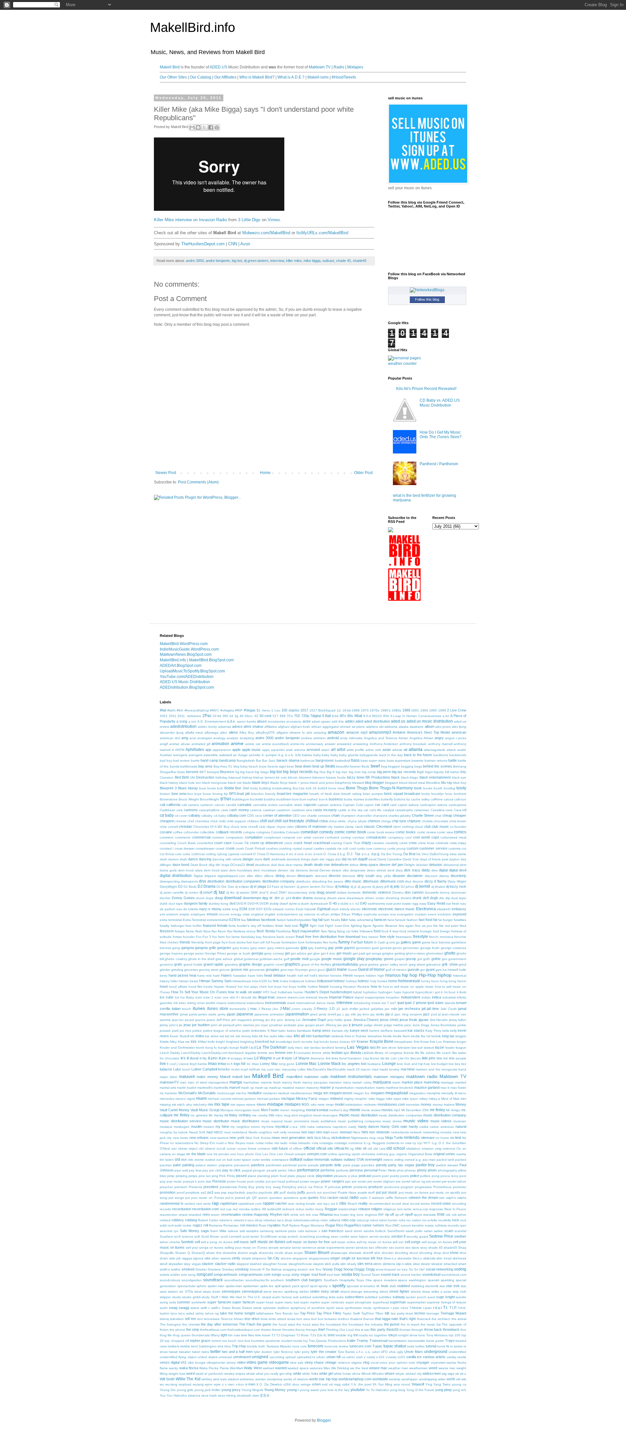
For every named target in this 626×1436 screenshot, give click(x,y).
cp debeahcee (271, 843)
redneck (288, 1209)
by (408, 799)
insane (221, 1003)
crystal (297, 848)
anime (237, 743)
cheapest (167, 821)
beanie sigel (277, 766)
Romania (215, 1225)
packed (460, 1159)
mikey (423, 1098)
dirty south (365, 876)
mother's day (339, 1110)
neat (227, 1132)
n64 (303, 1126)
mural (317, 1115)
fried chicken (169, 942)
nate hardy (409, 1126)
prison (347, 1187)
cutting (211, 854)
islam (439, 1003)
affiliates (270, 726)
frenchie (460, 937)
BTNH (225, 799)
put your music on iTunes (204, 1197)
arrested (313, 750)
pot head (278, 1181)
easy (422, 903)
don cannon (414, 892)
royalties (274, 1225)
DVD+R (253, 903)
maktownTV (169, 1082)
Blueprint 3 (168, 788)
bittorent (318, 777)
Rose (262, 1225)
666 (283, 716)
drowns (406, 898)
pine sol (204, 1176)
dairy (453, 854)
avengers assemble (203, 755)
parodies (367, 1165)
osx (184, 1159)
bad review (181, 760)
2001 (164, 716)
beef (375, 765)
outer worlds (261, 1159)
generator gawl (367, 948)
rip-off (399, 1214)
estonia (309, 914)
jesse (348, 1020)
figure (367, 925)
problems (360, 1187)
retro (206, 1214)
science (187, 1236)
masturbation (365, 1087)
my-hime (267, 1126)
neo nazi (308, 1132)
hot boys (274, 986)
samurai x (312, 1231)
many (347, 1082)
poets (404, 1176)
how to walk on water (245, 992)
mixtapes (293, 1104)
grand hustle (193, 964)
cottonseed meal (453, 837)
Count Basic (186, 843)
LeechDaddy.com (214, 1053)
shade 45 (343, 261)
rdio (342, 1203)
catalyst (388, 810)
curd (352, 848)
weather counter (402, 363)
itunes (199, 1008)
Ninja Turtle (394, 1138)
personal (371, 1170)
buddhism (283, 799)
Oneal (288, 1154)
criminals (442, 843)
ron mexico (249, 1225)
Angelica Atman (421, 738)
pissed (241, 1176)
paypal (247, 1170)
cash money (239, 810)
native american (442, 1126)
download (233, 898)
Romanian (231, 1225)
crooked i (166, 848)
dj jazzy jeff (380, 886)
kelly (453, 1030)
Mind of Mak (450, 1098)
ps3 (210, 1192)
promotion (167, 1192)
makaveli (187, 1076)
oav (174, 1148)
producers (391, 1187)
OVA (360, 1159)
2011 (172, 716)
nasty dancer (368, 1126)
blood (403, 782)
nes (365, 1132)
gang (176, 948)
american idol (170, 738)
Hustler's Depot (317, 992)
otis (190, 1159)
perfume (342, 1170)
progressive (423, 1187)
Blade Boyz (279, 782)
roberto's (225, 1220)
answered (344, 744)
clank (359, 826)
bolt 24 (311, 788)
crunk (230, 848)
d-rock (317, 854)
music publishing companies (359, 1121)
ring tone (357, 1214)
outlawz (350, 1159)
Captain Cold (353, 805)
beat (290, 766)
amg (184, 738)
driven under (374, 898)
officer (297, 1148)
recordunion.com (205, 1209)
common (218, 837)
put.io (229, 1197)
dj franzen (287, 886)
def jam (397, 865)
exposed (459, 914)
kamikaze (304, 1030)
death (308, 865)
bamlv (195, 760)
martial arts (168, 1087)
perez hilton (287, 1170)
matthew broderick (399, 1087)
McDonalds (207, 1093)
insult (291, 1003)
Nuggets (378, 1143)
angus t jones (455, 738)
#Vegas (250, 710)
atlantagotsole (434, 750)
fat (435, 920)
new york (237, 1138)
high (381, 975)
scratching (307, 1236)
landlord (328, 1047)
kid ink (229, 1036)
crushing (285, 848)
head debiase (275, 975)
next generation (293, 1138)
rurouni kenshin (412, 1225)
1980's (385, 710)
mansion (335, 1082)
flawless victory (244, 931)
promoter (459, 1187)
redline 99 (258, 1209)
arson (325, 750)
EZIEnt (234, 920)
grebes (373, 964)
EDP (251, 909)
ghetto (449, 953)
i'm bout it (451, 992)
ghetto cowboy (176, 959)
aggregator (330, 726)
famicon (380, 920)
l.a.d (252, 1047)
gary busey (240, 948)
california (173, 805)
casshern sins (301, 810)
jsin (345, 1025)
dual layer (458, 898)
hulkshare (285, 992)
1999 (442, 710)
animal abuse (179, 744)
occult (220, 1148)
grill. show (449, 964)
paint (177, 1165)
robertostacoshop (306, 1220)
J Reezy (264, 1009)
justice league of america (222, 1030)
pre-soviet (433, 1181)
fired (463, 925)
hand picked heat (182, 975)
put (378, 1192)
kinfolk (436, 1036)
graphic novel (273, 964)
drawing (320, 898)
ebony (216, 909)
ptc (276, 1192)
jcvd (434, 1014)
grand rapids (213, 964)
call (184, 805)
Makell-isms (318, 77)
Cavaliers (437, 810)
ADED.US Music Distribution (185, 682)
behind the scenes (437, 766)
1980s (396, 710)
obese (182, 1148)
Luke (177, 1069)
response (436, 1209)
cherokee (202, 821)
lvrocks (224, 1069)
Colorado (293, 832)
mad (375, 1069)
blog (368, 782)
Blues (182, 788)
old (369, 1148)
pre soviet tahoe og (410, 1181)
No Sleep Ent (204, 1143)
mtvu (279, 1115)
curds (361, 848)
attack (451, 750)
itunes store (217, 1008)
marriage (447, 1082)
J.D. (332, 1009)
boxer (207, 794)
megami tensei (340, 1093)
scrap (282, 1236)
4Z (256, 716)
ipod (430, 1003)
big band (247, 772)
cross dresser (185, 848)
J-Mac (285, 1008)
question (275, 1197)
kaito (282, 1030)
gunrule (413, 969)
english (270, 914)
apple (236, 750)
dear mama (294, 865)
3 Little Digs (249, 219)
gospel (400, 959)
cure (369, 848)
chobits (427, 821)
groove (224, 969)
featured (209, 925)
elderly (345, 909)
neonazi (346, 1132)
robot (374, 1220)
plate (291, 1176)
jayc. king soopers (408, 1014)
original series (444, 1154)
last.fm (375, 1047)
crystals (330, 848)
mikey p (434, 1098)
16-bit (346, 710)
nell (275, 1132)
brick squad (393, 794)
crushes (272, 848)
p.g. (419, 1159)
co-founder (458, 826)
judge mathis (393, 1025)
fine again (406, 925)
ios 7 (385, 1003)
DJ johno (407, 886)
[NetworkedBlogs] (427, 290)
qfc (248, 1197)
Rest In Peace (455, 1209)
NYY (427, 1143)
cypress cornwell (240, 854)
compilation (253, 837)
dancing (205, 859)
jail (423, 1009)
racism (332, 1197)
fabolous (253, 920)
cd (464, 810)
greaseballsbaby (345, 964)
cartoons (191, 810)
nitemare (428, 1138)
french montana (441, 937)
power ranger (310, 1181)
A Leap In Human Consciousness (415, 716)
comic (340, 832)
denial (313, 870)
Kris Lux (436, 1041)
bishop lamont (264, 777)
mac (278, 1069)
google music (331, 959)
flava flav (210, 931)
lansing (340, 1047)
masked (288, 1087)
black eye (459, 777)
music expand (272, 1121)
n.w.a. (294, 1126)
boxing (218, 794)
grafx (178, 964)
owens (388, 1159)
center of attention (277, 815)
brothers (460, 794)
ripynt (418, 1214)
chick (214, 821)
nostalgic (341, 1143)
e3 (357, 903)
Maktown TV (320, 67)
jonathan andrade (283, 1025)
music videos (441, 1121)
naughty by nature (174, 1132)
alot (309, 732)
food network (409, 931)
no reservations (181, 1143)
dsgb (434, 898)
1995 (433, 710)
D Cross (259, 854)
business (336, 799)
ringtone (371, 1214)
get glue (313, 953)
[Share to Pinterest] (217, 127)
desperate (357, 870)
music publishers (323, 1121)
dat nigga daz (330, 859)
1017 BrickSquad (322, 710)
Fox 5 (206, 937)
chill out (267, 821)
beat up (318, 766)
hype (397, 992)
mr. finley (181, 1115)
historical (459, 975)
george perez (194, 953)
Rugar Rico (334, 1225)
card (385, 805)
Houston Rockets (356, 986)
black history (169, 782)
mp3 (397, 1110)
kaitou (291, 1030)
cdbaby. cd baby (213, 815)
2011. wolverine (189, 716)
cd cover (181, 815)
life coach (444, 1053)
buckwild (256, 799)
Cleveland (384, 826)
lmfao (222, 1064)
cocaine (166, 832)
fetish (279, 925)
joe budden (201, 1025)
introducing (362, 1003)
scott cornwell (231, 1236)
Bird (178, 777)
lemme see (266, 1053)
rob (448, 1214)
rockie (187, 1225)
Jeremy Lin (292, 1020)
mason (300, 1087)
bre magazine (297, 794)
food (377, 931)
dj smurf (206, 892)
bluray (193, 788)
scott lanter (250, 1236)
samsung (267, 1231)
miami (201, 1098)
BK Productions (377, 777)
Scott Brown (210, 1236)
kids (255, 1036)
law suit (417, 1047)
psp (224, 1192)
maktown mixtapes (389, 1077)
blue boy (459, 782)
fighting (356, 925)
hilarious (393, 975)
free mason (370, 937)
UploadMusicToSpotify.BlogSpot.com (192, 671)
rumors (378, 1225)
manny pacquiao (315, 1082)
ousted (210, 1159)
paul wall (180, 1170)
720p (305, 716)
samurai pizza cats (289, 1231)
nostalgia (326, 1143)
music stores (392, 1121)
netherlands (400, 1132)
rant (199, 1203)
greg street (417, 964)
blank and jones (322, 782)
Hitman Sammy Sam (215, 981)
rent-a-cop (420, 1209)
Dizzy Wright (457, 881)
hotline (313, 986)
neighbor (265, 1132)
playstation (324, 1176)
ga (398, 942)
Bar (258, 760)
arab (289, 750)
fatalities (460, 920)
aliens (233, 732)
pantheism (273, 1165)
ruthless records (447, 1225)
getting (400, 953)
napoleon (340, 1126)
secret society (379, 1236)
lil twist (248, 1058)
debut (354, 865)
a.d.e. (231, 721)
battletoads (188, 766)
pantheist (290, 1165)
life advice (427, 1053)
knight (220, 1041)
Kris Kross (421, 1041)
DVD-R (241, 903)
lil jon (223, 1058)
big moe (355, 772)
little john (429, 1058)
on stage (178, 1154)
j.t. (338, 1009)
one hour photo (242, 1154)
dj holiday (342, 886)
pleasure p (342, 1176)
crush (240, 848)
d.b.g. (341, 854)
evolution (444, 914)
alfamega (211, 732)
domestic (354, 892)
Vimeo (274, 219)
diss (202, 881)
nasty (352, 1126)
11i (339, 710)
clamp (349, 826)
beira (181, 772)
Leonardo (303, 1053)
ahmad (345, 726)
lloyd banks (198, 1064)
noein (250, 1143)
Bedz (365, 766)
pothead (292, 1181)
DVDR (264, 903)
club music (440, 826)
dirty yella (383, 876)
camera (193, 805)
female (222, 925)
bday (244, 766)
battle (452, 760)
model (339, 1104)
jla (180, 1025)
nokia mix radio (276, 1143)
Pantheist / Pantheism (439, 464)
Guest (352, 969)
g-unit (390, 942)
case (224, 810)
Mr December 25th (415, 1110)
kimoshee (375, 1036)
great (363, 964)
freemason (404, 937)
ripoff (409, 1214)
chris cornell (169, 826)
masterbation (344, 1087)
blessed (358, 782)
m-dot (235, 1069)
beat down (303, 766)
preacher (166, 1187)
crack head (302, 843)
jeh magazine (241, 1020)
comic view (445, 832)
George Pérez (215, 953)
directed (321, 876)
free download (349, 937)
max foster (458, 1087)
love (400, 1064)
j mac (252, 1009)
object (193, 1148)
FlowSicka (283, 931)
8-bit (335, 716)
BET (203, 772)
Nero (356, 1132)
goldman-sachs (271, 959)
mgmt (191, 1098)
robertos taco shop (277, 1220)
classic (369, 826)
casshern (283, 810)
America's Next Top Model (428, 732)
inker (182, 1003)
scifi (197, 1236)
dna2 (274, 892)
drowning (392, 898)
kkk (194, 1041)
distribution (215, 881)
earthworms (376, 903)
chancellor (364, 815)
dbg (212, 865)
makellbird (294, 1077)
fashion (412, 920)
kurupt (234, 1047)
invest (375, 1003)
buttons (399, 799)
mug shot (291, 1115)
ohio (358, 1148)
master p (327, 1087)
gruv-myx (287, 969)
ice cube (166, 997)
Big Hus (319, 772)
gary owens (276, 948)
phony (422, 1170)
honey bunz (430, 981)
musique (166, 1126)
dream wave (336, 898)
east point (393, 903)
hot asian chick (255, 986)
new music (180, 1138)
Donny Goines (183, 898)
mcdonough (226, 1093)
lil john (213, 1058)
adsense (224, 726)
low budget (439, 1064)
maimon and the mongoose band (441, 1069)
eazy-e (204, 909)
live (163, 1063)
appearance (222, 750)
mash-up (261, 1087)
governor (166, 964)
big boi (237, 261)
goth (426, 959)
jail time (433, 1009)
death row (322, 865)
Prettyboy (289, 1187)
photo (432, 1170)
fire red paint (448, 925)
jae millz (391, 1009)
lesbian (337, 1053)
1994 (424, 710)
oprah (355, 1154)
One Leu (261, 1154)
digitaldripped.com (231, 876)
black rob (235, 782)
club (427, 826)
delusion (435, 865)
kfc (192, 1036)
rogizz (197, 1225)
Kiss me (184, 1041)
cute (178, 854)
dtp (447, 898)
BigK (420, 772)
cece (258, 815)
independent (410, 997)
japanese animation (270, 1014)
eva (393, 914)
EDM (243, 909)
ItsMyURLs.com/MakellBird (322, 232)
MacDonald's (316, 1069)
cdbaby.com (236, 815)
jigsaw (423, 1020)
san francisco (332, 1231)
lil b (183, 1058)
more (256, 1110)
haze (251, 975)
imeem (281, 997)
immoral (311, 997)
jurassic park (169, 1030)
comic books (405, 832)
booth (438, 788)
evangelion (405, 914)
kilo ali (299, 1036)
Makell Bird (170, 67)
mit (174, 1104)
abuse (262, 721)
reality (363, 1203)
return (215, 1214)
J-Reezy (320, 1009)
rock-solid (175, 1225)
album (429, 726)
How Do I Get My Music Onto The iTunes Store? (441, 434)
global (238, 959)
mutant (208, 1126)
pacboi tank (445, 1159)
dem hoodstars (240, 870)
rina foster (341, 1214)
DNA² (283, 892)
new (456, 1132)
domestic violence (376, 892)
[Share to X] (204, 127)
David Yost (411, 859)
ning (372, 1138)
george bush (430, 948)
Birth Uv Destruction (198, 777)
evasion (421, 914)
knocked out (265, 1041)
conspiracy (396, 837)
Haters (226, 975)
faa (243, 920)
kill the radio (268, 1036)
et (318, 914)
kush (244, 1047)
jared (314, 1014)
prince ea (305, 1187)
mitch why (184, 1104)
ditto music (353, 881)
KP (353, 1041)
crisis (453, 843)
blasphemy (343, 782)
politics (425, 1176)
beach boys (257, 766)
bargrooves (325, 760)
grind (462, 964)
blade (247, 782)
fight (304, 925)
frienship (197, 942)
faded (281, 920)
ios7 (393, 1003)
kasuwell (400, 1030)
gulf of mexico (396, 969)
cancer (220, 805)
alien (223, 732)
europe (383, 914)
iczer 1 (208, 997)
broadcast (412, 794)
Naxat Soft (197, 1132)
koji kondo (321, 1041)
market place (412, 1082)
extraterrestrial (217, 920)
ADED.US (218, 67)
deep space (369, 865)
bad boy (166, 760)
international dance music (315, 1003)
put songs (176, 1197)
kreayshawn (403, 1041)
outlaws (337, 1159)
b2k (298, 755)
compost (288, 837)
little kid (442, 1058)
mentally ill (448, 1093)
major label (168, 1077)
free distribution (325, 937)
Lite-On (403, 1058)
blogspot (391, 782)
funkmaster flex (317, 942)
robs (402, 1220)
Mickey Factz (307, 1098)
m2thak (254, 1069)
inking (191, 1003)
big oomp (369, 772)
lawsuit (429, 1047)
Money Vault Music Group (199, 1110)
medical (283, 1093)
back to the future (418, 755)
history (165, 981)
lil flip (203, 1058)
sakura (233, 1231)
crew (413, 843)
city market (336, 826)
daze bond (180, 865)
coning (346, 837)
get (287, 953)
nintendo (412, 1137)
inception (393, 997)
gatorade (292, 948)
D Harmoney (275, 854)
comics (460, 832)
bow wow (178, 794)
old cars (379, 1148)
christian (185, 826)
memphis (433, 1093)
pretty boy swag (268, 1187)
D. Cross (329, 854)
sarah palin (414, 1231)
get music (344, 953)
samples (252, 1231)
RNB (440, 1214)
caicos (448, 799)
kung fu (211, 1047)
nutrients (392, 1143)
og (352, 1148)
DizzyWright (168, 886)
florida (270, 931)
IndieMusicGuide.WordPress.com (189, 649)
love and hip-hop (417, 1064)
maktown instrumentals (351, 1076)
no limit (455, 1138)
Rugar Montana (312, 1225)
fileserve (391, 925)
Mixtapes (355, 67)
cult (345, 848)
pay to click (231, 1170)
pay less (195, 1170)
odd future (280, 1148)
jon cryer (261, 1025)
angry (439, 738)
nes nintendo (379, 1132)
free (308, 937)
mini (463, 1098)
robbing (191, 1220)
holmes (351, 981)
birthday (222, 777)
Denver (325, 870)
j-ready (307, 1009)
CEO (296, 815)
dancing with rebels (226, 859)
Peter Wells (387, 1170)
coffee (178, 832)
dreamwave (355, 898)
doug (219, 898)
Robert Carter (208, 1220)
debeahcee (340, 865)
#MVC (214, 710)
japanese (245, 1014)
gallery (406, 942)
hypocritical (423, 992)
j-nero (296, 1009)
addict (349, 721)
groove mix (239, 969)
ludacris (166, 1069)
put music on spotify (445, 1192)
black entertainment (435, 777)
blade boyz (260, 782)
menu (462, 1093)
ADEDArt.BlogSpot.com (180, 665)
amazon (336, 732)
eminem (172, 914)
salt (242, 1231)
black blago (410, 777)
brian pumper (373, 794)
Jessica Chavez (366, 1020)
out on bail (224, 1159)
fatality (165, 925)
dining (280, 876)
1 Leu (275, 710)
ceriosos (324, 815)
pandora (257, 1165)
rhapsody (261, 1214)
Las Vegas (357, 1047)
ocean (231, 1148)
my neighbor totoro (245, 1126)
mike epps (393, 1098)
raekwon (378, 1197)
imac (271, 997)
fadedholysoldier (299, 920)
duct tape (176, 903)
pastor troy (425, 1165)
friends (185, 942)
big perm (384, 772)
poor (462, 1176)
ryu (176, 1231)
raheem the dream (423, 1197)
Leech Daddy (170, 1053)
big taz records (404, 772)
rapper (269, 1203)
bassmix (417, 760)
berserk (192, 772)
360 (225, 716)
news (276, 1138)
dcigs (225, 865)
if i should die (246, 997)
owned (410, 1159)
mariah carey (362, 1082)
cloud (419, 826)
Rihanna (326, 1214)
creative (378, 843)
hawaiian (239, 975)
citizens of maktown (311, 826)
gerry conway (274, 953)
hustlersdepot (341, 992)
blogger (378, 782)
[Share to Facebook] (210, 127)
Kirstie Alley (168, 1041)
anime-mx (297, 744)
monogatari (242, 1110)
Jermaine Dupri (314, 1020)
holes (284, 981)
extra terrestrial (171, 920)
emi (162, 914)
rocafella (444, 1220)
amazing (320, 732)
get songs (373, 953)
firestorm (167, 931)
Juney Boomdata (443, 1025)
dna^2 (264, 892)
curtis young (396, 848)
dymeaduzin (319, 903)
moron (285, 1110)
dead (250, 865)
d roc (289, 854)
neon (334, 1132)
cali (162, 805)
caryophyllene (209, 810)
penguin (259, 1170)
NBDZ (218, 1132)
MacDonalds (336, 1069)
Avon (245, 243)
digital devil (457, 870)
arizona (299, 750)
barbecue (307, 760)
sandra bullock (375, 1231)
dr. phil (286, 898)
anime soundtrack (275, 744)
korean (345, 1041)
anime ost (252, 744)
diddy (426, 870)
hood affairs (178, 986)
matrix (380, 1087)
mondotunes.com (391, 1104)
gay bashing (317, 948)
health (291, 975)
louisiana (374, 1064)
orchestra (368, 1154)
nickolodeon (340, 1138)
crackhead (321, 843)
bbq (236, 766)
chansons (380, 815)
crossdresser (205, 848)
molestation (354, 1104)
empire (184, 914)
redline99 (274, 1209)
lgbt (346, 1053)
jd (439, 1014)
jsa (339, 1025)
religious (389, 1209)
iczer (198, 997)
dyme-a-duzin (299, 903)
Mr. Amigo (453, 1110)
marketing (432, 1082)
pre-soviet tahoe (454, 1181)
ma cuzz (267, 1069)
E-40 (333, 903)
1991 (415, 710)
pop (163, 1181)
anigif (164, 744)
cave (449, 810)
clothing (408, 826)
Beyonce (227, 772)
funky (333, 942)
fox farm (218, 937)
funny (344, 941)
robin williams (330, 1220)
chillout (312, 821)
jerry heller (335, 1020)
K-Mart (272, 1030)
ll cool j (172, 1064)
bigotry (439, 772)
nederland (239, 1132)
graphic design (250, 964)
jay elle (350, 1014)
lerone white (321, 1053)
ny (414, 1143)
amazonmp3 (380, 732)
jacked (364, 1009)
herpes (359, 975)
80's (343, 716)
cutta (186, 854)
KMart (202, 1041)
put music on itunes (414, 1192)
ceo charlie (309, 815)
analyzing (247, 738)
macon (366, 1069)
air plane (358, 726)
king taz (448, 1036)
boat (202, 788)
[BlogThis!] (198, 127)
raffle (389, 1197)
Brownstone (169, 799)
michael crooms (219, 1098)
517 (275, 716)
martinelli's (205, 1087)
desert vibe (340, 870)
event (432, 914)
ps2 (203, 1192)
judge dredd (373, 1025)
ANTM (179, 750)
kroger (461, 1041)
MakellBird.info (192, 27)
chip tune (399, 821)
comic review (426, 832)
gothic (436, 959)
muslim (196, 1126)
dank (258, 859)
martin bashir (186, 1087)
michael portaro (268, 1098)
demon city (286, 870)
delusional (451, 865)
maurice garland (427, 1087)
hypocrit (408, 992)
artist (341, 749)
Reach (352, 1203)
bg (237, 772)
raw (319, 1203)
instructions (255, 1003)
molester (370, 1104)
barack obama (287, 760)
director (335, 876)
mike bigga (312, 261)
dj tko (230, 892)
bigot (429, 772)
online (332, 1154)
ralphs (461, 1197)
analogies (204, 738)
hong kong (448, 981)
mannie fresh (271, 1082)
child (222, 821)
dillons (269, 876)
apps (266, 750)
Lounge (389, 1063)
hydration (370, 992)
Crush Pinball (255, 848)
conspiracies (376, 837)
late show (389, 1047)
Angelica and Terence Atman (386, 738)
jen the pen (274, 1020)
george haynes (171, 953)
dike (250, 876)
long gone (286, 1064)
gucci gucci (317, 969)
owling (399, 1159)
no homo (442, 1138)
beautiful (342, 766)
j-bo (275, 1009)
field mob (292, 925)
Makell (225, 1077)
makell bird (241, 1077)
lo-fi (229, 1064)
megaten (377, 1093)
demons (302, 870)
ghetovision (434, 953)
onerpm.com (317, 1154)
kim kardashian (318, 1036)
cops (435, 837)
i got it (437, 992)
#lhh (180, 710)
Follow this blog (427, 299)
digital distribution (176, 875)
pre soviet (359, 1181)
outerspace (280, 1159)
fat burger (445, 920)
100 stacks (290, 710)
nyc (420, 1143)
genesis (386, 948)
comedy (326, 832)
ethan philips (330, 914)
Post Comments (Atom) (198, 482)
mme (321, 1104)
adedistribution (183, 726)
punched (329, 1192)
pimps (192, 1176)
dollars (342, 892)
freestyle (420, 936)
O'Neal (165, 1148)
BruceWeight (209, 799)
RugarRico (352, 1225)
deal (281, 865)
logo (237, 1064)
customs (454, 848)
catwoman (421, 810)
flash (198, 931)
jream (320, 1025)
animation (220, 743)
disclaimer (415, 876)
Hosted (231, 986)
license (409, 1053)
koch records (302, 1041)
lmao (212, 1063)
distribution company (278, 881)
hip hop (410, 975)
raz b (334, 1203)
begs (418, 766)
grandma (231, 964)
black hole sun (190, 782)
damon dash (177, 859)
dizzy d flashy (436, 881)
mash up (247, 1087)
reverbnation (231, 1214)
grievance (433, 964)
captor (369, 805)
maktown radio (316, 1077)
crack (288, 843)
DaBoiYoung (439, 854)
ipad (400, 1003)
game (416, 942)
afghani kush (300, 726)
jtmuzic (357, 1025)
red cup (226, 1209)
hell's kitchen (319, 975)
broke (426, 794)
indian (426, 997)
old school (395, 1148)
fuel (249, 942)
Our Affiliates (225, 77)
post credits (255, 1181)
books (427, 788)
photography (447, 1170)
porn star (204, 1181)
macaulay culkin (294, 1069)
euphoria (370, 914)
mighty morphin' (355, 1098)
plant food (278, 1176)
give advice (224, 959)
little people (458, 1058)
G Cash (379, 942)
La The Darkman (272, 1047)
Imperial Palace (341, 997)
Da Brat (409, 854)
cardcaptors (457, 805)
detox (371, 870)
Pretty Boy (246, 1187)
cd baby (167, 815)
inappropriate (375, 997)
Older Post (363, 472)
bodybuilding (281, 788)
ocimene (264, 1148)
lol (243, 1063)
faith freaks (331, 920)
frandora (269, 937)
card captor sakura (404, 805)
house (324, 986)
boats (211, 788)
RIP (381, 1214)
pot (268, 1181)
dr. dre (274, 898)
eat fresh (452, 903)
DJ (180, 886)
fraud (300, 937)
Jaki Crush (448, 1009)
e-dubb (343, 903)
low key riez (457, 1064)
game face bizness (436, 942)
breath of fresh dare (324, 794)
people (272, 1170)
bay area (205, 766)
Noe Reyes (236, 1143)
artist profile (355, 750)
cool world (421, 837)
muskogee (181, 1126)
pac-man (429, 1159)
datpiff (362, 859)
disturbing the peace (327, 881)
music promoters (296, 1121)
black (395, 777)
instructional (237, 1003)
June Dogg (420, 1025)
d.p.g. (375, 854)
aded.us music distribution (430, 721)
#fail (163, 710)
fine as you (423, 925)
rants (207, 1203)
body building (260, 788)
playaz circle (305, 1176)
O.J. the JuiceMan (452, 1143)
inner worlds (206, 1003)
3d (231, 716)
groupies (272, 969)
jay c (340, 1014)
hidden (371, 975)
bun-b (323, 799)
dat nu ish (349, 859)
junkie (461, 1025)
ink (175, 1003)
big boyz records (298, 771)
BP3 (232, 794)
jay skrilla (377, 1014)
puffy (301, 1192)
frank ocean (285, 937)
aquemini (278, 750)
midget (324, 1098)
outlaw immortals (316, 1159)
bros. (449, 794)
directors (348, 876)
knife (211, 1041)
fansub (400, 920)
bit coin (281, 777)
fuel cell (258, 942)
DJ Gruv (327, 886)
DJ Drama (207, 886)
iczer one (222, 997)
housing (336, 986)
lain (306, 1047)
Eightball (323, 909)
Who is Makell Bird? (257, 77)
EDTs (268, 909)
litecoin (415, 1058)
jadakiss (377, 1009)
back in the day (391, 755)
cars (179, 810)
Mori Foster (270, 1110)
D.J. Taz (353, 854)
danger (248, 859)
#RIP (239, 710)
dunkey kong (218, 903)
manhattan (251, 1082)
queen (263, 1197)
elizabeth (444, 909)
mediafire (254, 1093)
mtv (272, 1115)
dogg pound (326, 892)
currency (379, 848)
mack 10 (353, 1069)
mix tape (221, 1104)
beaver (355, 766)
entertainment (287, 914)
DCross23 (237, 865)
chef (190, 821)
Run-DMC (392, 1225)
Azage (243, 755)
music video (415, 1120)
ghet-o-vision (415, 953)
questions (291, 1197)
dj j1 (353, 886)
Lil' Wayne (301, 1058)
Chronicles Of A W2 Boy (211, 826)
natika (423, 1126)
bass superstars (398, 760)
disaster (399, 876)
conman (358, 837)
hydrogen (385, 992)
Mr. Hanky (216, 1115)
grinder (165, 969)
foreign (445, 931)
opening (344, 1154)
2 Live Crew (456, 710)
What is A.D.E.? (291, 77)
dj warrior (243, 892)
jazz (426, 1014)
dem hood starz (216, 870)
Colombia (278, 832)
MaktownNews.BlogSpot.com (186, 654)
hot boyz (289, 986)
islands (450, 1003)
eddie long (230, 909)
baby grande (348, 755)
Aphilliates (195, 749)
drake (296, 898)
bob (220, 788)
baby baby (330, 755)
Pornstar (219, 1181)
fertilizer (268, 925)
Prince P (320, 1187)
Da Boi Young (391, 854)
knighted (232, 1041)
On (458, 1148)
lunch (186, 1069)
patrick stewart (447, 1165)
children (253, 821)
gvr (422, 969)
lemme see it (285, 1053)
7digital (315, 716)
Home (265, 472)
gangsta (187, 948)
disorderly (458, 876)
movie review (370, 1110)
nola (315, 1143)
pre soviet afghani (381, 1181)
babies (307, 755)
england (257, 914)
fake (344, 920)
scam (448, 1231)
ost (177, 1159)
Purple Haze (347, 1192)
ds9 (426, 898)
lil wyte (287, 1058)
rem (400, 1209)
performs (327, 1170)
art (333, 749)
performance (308, 1170)
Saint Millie (218, 1231)
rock (455, 1220)
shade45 (359, 261)
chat (438, 815)
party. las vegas (401, 1165)
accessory (293, 721)
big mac (342, 772)
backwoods (457, 755)
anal (192, 738)
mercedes (167, 1098)
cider (290, 826)
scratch (293, 1236)
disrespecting (170, 881)
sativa (438, 1231)
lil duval (193, 1058)
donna (445, 892)
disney (444, 876)
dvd (232, 903)
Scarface (166, 1236)
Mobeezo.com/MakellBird (266, 232)
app (208, 750)
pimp (170, 1176)
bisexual (235, 777)
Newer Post (166, 472)
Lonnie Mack (329, 1063)
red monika (241, 1209)
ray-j (326, 1203)
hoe (276, 981)
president (210, 1187)
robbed (165, 1220)
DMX (254, 892)
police (414, 1176)
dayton (454, 859)
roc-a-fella (429, 1220)
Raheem (401, 1197)
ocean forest (247, 1148)
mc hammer (168, 1093)
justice (197, 1030)
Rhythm (276, 1214)
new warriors (219, 1138)
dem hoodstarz (264, 870)
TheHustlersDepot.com (203, 243)
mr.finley (230, 1115)
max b (445, 1087)
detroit (381, 870)
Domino (398, 892)
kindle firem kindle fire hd (411, 1036)
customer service (433, 848)
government (457, 959)
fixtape (180, 931)
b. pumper (269, 755)
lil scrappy (235, 1058)
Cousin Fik (241, 843)
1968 (356, 710)
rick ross (312, 1214)
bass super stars (373, 760)
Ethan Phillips (351, 914)
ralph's (451, 1197)
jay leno (363, 1014)
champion (348, 815)
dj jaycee (364, 886)
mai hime (408, 1069)
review (247, 1214)
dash (315, 859)
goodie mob (299, 959)
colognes (263, 832)
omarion (428, 1148)
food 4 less (389, 931)
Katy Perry (433, 1030)
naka (311, 1126)
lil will (277, 1058)
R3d (323, 1197)
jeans (211, 1020)
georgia (257, 953)
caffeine (437, 799)
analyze (232, 738)
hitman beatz (188, 981)
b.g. (281, 755)
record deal (400, 1203)
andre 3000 (195, 261)
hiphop (445, 975)
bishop (247, 777)
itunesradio (238, 1009)
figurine (378, 925)
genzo (397, 948)
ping (215, 1176)
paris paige (351, 1165)
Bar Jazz (268, 760)
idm (232, 997)
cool (408, 837)
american (459, 732)
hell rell (303, 975)
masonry (312, 1087)
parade (313, 1165)
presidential (228, 1187)
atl (405, 750)
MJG (305, 1104)
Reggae (331, 1209)
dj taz (219, 892)
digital (443, 870)
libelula (355, 1053)
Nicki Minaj (322, 1138)
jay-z (389, 1014)
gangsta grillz (205, 948)
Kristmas (449, 1041)
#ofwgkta (227, 710)
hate (216, 975)
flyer (324, 931)
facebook (268, 920)
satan (428, 1231)
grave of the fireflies (316, 964)
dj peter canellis (172, 892)
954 (386, 716)
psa (217, 1192)
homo (392, 981)
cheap (447, 815)
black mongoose (214, 782)
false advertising (361, 920)
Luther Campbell (204, 1069)
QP (254, 1197)
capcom (310, 805)
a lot (445, 716)
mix (210, 1104)
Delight (409, 865)
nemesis (294, 1132)
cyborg (222, 854)
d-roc (308, 854)
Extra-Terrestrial (194, 920)
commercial (201, 837)
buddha (270, 799)
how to (376, 986)
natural (460, 1126)
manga (236, 1082)
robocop (363, 1220)
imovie (323, 997)
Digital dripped (205, 876)
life (417, 1053)
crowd (220, 848)
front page (213, 942)
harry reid (204, 975)
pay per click (211, 1170)
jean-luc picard (183, 1020)
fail (320, 920)
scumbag (323, 1236)
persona (356, 1170)
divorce (417, 881)
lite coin (391, 1058)
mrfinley (245, 1115)
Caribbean (167, 810)
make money (207, 1077)
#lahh (171, 710)
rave (291, 1203)
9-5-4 (367, 716)
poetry (394, 1176)
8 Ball (326, 716)
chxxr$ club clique (261, 826)
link (328, 1058)
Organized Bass (420, 1154)
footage (426, 931)
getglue (388, 953)
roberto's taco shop (248, 1220)
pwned (240, 1197)
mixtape (275, 1104)
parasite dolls (330, 1165)
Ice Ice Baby (184, 997)
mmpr (330, 1104)
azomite (255, 755)
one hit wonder (218, 1154)
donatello (432, 892)
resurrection (168, 1214)
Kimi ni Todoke (356, 1036)
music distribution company (444, 1115)
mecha (241, 1093)
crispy (462, 843)
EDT (259, 909)
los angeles (351, 1064)
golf (286, 959)
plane (252, 1176)
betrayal (213, 772)
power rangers (332, 1181)
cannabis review (265, 805)
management (218, 1082)
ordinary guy (385, 1154)
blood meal (417, 782)
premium (180, 1187)
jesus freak (409, 1020)
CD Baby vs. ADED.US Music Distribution (440, 402)
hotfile (301, 986)
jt (349, 1025)
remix (407, 1209)
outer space (242, 1159)
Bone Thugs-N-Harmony (391, 788)
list (382, 1058)
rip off (389, 1214)
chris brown (457, 821)
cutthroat (198, 854)
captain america (330, 805)
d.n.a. (366, 854)
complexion (272, 837)
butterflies (372, 799)
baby (317, 755)
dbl (218, 865)
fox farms (233, 937)
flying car (343, 931)
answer (330, 744)
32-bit (217, 716)
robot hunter (388, 1220)
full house (273, 942)
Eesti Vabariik (306, 909)
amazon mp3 (356, 732)
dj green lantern (256, 261)
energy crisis (240, 914)
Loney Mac (269, 1064)
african (316, 726)
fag (314, 920)
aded (359, 721)
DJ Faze (273, 886)
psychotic (266, 1192)
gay (304, 947)
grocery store (208, 969)
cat (366, 810)
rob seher (459, 1214)
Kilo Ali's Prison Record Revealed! (426, 388)
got (419, 959)
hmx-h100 (259, 981)
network (416, 1132)
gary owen (258, 948)
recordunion (181, 1209)
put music (389, 1192)
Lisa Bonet (371, 1058)
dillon (258, 876)
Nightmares (359, 1138)
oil (364, 1148)
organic (401, 1154)
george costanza (453, 948)
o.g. (435, 1143)
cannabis (244, 805)
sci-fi (177, 1236)
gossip (411, 959)
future (368, 942)
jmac (187, 1025)
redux (300, 1209)
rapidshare (228, 1203)
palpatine (226, 1165)
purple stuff (366, 1192)
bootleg (449, 788)
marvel (234, 1087)
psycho (252, 1192)
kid (222, 1036)
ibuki (462, 992)
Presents (195, 1187)
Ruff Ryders (291, 1225)
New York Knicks (258, 1138)
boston (165, 794)
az (235, 755)
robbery (177, 1220)
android (333, 738)
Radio (339, 67)
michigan (288, 1098)
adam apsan (321, 721)
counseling (168, 843)
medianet (270, 1093)
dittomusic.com (392, 881)
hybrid (357, 992)
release (364, 1209)
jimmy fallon (458, 1020)
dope (210, 898)
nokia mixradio (299, 1143)
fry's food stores (234, 942)
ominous (448, 1148)
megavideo (417, 1093)
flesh (260, 931)
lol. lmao (253, 1064)
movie (355, 1110)
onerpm (300, 1154)
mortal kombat (317, 1110)
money (426, 1104)
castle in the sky (350, 810)
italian (176, 1009)
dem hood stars (190, 870)
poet (385, 1176)
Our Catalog (200, 77)
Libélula (368, 1053)
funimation (289, 942)
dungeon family (196, 903)
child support (236, 821)
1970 (365, 710)
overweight (373, 1159)
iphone (421, 1003)
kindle (387, 1036)
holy (373, 981)
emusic (212, 914)
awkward (225, 755)
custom (412, 848)
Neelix (253, 1132)
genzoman (411, 948)
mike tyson (410, 1098)
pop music (174, 1181)
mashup (275, 1087)
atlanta (416, 749)
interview (277, 261)
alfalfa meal (194, 732)
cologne (249, 832)
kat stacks (416, 1030)
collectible (207, 832)
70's (290, 716)
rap (215, 1203)
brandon (257, 794)
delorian (422, 865)
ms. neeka (260, 1115)
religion (376, 1209)
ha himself (450, 969)
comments (182, 837)
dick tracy (412, 870)
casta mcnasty (324, 810)
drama (308, 898)
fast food (425, 920)
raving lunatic (306, 1203)
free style (387, 937)
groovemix (257, 969)
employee (198, 914)
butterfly (387, 799)
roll (205, 1225)
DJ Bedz (190, 886)
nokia (260, 1143)
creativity (391, 843)
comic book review (381, 832)
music (344, 1115)
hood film (195, 986)
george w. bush (238, 953)
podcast (365, 1176)
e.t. (352, 903)
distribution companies (243, 881)
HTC (266, 992)
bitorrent (305, 777)
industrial (449, 997)
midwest (336, 1098)
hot (240, 986)
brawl (281, 794)
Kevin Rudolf (179, 1036)
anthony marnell (440, 744)
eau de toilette (187, 909)
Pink (222, 1176)
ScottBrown (268, 1236)
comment (166, 837)
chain (335, 815)
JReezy (330, 1025)
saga (205, 1231)
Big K (331, 772)
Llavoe (184, 1064)
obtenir (210, 1148)
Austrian (166, 755)
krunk (200, 1047)
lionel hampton (350, 1058)
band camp (209, 760)
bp (226, 794)
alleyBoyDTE (265, 732)
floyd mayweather (306, 931)
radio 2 (365, 1197)
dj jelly (394, 886)
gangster (224, 948)
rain (442, 1197)
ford (436, 931)
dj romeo (191, 892)
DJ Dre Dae (225, 886)
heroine (336, 975)
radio (354, 1197)
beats (330, 766)
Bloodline (433, 782)
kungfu (223, 1047)
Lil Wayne (263, 1058)
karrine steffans (381, 1030)
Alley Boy (246, 732)
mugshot (305, 1115)
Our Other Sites (173, 77)
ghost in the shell (201, 959)
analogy (219, 738)
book (418, 788)
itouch (186, 1009)
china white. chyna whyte (348, 821)
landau (315, 1047)
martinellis (221, 1087)
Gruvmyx (301, 969)
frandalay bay (251, 937)
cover (254, 843)
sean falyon (359, 1236)
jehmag (258, 1020)
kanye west (359, 1030)
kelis (445, 1030)
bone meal (336, 788)
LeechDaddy (191, 1053)
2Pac (207, 715)
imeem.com (296, 997)
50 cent (266, 716)
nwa (408, 1143)
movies (387, 1110)
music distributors (245, 1121)
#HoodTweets (344, 77)
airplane (372, 726)
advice (237, 726)
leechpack (236, 1053)
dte (441, 898)
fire (435, 925)
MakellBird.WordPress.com (184, 643)
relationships (347, 1209)
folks (354, 931)
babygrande (369, 755)
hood (164, 986)
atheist (397, 750)
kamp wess (321, 1030)
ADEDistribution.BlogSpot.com (187, 687)
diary (399, 870)
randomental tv (172, 1203)
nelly (283, 1132)
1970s (374, 710)
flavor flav (225, 931)
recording (459, 1203)
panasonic (242, 1165)
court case (222, 843)
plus (354, 1176)
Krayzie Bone (382, 1041)
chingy (386, 821)
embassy (459, 909)
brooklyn (437, 794)
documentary (297, 892)
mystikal (281, 1126)
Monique (226, 1110)
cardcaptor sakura (433, 805)
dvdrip (274, 903)
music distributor (215, 1121)
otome (199, 1159)
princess (334, 1187)
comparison (234, 837)
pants (302, 1165)
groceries (191, 969)
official (309, 1148)
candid (231, 805)
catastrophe (404, 810)
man (183, 1082)
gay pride (335, 948)
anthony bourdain (412, 744)
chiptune (414, 821)
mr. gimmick (199, 1115)
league (461, 1047)
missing (165, 1104)
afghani (284, 726)
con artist (304, 837)
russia (429, 1225)
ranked (190, 1203)
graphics (292, 964)
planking (263, 1176)
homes (382, 981)
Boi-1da (299, 788)
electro (355, 909)
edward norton (283, 909)
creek (403, 843)
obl (201, 1148)
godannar (251, 959)
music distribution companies (400, 1115)
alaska (404, 726)
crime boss (426, 843)
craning (336, 843)
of (290, 1148)
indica (436, 997)
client (397, 826)
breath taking (351, 794)
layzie (439, 1047)
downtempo (252, 898)
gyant (430, 969)
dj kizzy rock (456, 886)
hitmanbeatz (241, 981)
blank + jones (299, 782)
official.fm (341, 1148)
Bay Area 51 (223, 766)
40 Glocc (246, 716)
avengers (180, 755)
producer (375, 1187)
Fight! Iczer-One (337, 925)
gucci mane (336, 969)
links (335, 1058)
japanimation (297, 1014)
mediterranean (301, 1093)
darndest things (298, 859)
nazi (209, 1132)
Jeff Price (223, 1020)
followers (366, 931)
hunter (298, 992)
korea (334, 1041)
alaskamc (417, 726)
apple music (251, 750)
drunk (417, 898)
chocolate (441, 821)
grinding (177, 969)
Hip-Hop (427, 975)
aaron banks (246, 721)
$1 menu (263, 710)
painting (188, 1165)
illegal (262, 997)
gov (444, 959)
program (407, 1187)
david (372, 859)
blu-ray (446, 782)
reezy (319, 1209)
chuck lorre (239, 826)
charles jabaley (399, 815)
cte (339, 848)
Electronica (426, 909)
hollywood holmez (331, 981)
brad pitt (243, 794)
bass (355, 760)
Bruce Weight (189, 799)
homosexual (409, 981)
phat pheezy (406, 1170)
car (377, 805)
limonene (317, 1058)
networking (431, 1132)
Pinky (231, 1176)
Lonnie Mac (306, 1063)
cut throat (167, 854)
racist (343, 1197)
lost (363, 1064)
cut (464, 848)
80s (350, 716)
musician (459, 1121)
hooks (208, 986)
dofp (312, 892)
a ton (192, 721)
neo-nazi (323, 1132)
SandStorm (395, 1231)
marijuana (382, 1082)
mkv (314, 1104)
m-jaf (244, 1069)
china (323, 821)
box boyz (194, 794)
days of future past (434, 859)
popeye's (190, 1181)
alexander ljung (172, 732)
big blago (262, 772)
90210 (377, 716)
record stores (420, 1203)
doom (200, 898)
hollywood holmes (302, 981)
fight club (317, 925)
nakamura (323, 1126)
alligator (282, 732)
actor (307, 721)
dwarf (284, 903)
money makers (444, 1104)
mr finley (437, 1110)
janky (222, 1014)
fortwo (177, 937)
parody (381, 1165)
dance (193, 859)
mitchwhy (200, 1104)
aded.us (398, 721)
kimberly (338, 1036)
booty (461, 788)
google (315, 959)
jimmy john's (169, 1025)
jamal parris (188, 1014)
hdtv (260, 975)
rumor (367, 1225)
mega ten (320, 1093)
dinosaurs (305, 876)
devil (390, 870)
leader (450, 1047)
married (460, 1082)
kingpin (460, 1036)
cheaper (459, 815)
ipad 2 (410, 1003)
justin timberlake (254, 1030)
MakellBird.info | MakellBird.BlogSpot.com (197, 660)
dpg (265, 898)
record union (441, 1203)
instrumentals (275, 1003)
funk (301, 942)
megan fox (361, 1093)
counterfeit (205, 843)
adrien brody (207, 726)
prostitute (193, 1192)
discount (431, 876)
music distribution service (180, 1121)
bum (295, 799)
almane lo (297, 732)
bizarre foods (336, 777)
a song (181, 721)
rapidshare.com (249, 1203)
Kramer (362, 1041)
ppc (348, 1181)
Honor (461, 981)
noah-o (221, 1143)
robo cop (348, 1220)
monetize (413, 1104)
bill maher (452, 772)
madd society (389, 1069)
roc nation (413, 1220)
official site (324, 1148)
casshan (269, 810)
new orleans (199, 1138)
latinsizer (403, 1047)
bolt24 (322, 788)
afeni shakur (253, 726)
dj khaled (438, 886)
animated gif (200, 744)
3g (236, 716)
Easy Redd (436, 903)
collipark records (229, 832)
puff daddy (288, 1192)
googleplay (373, 959)
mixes (261, 1104)
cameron (206, 805)
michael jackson (244, 1098)
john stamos (244, 1025)
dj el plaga (258, 886)
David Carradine (390, 859)
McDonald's (187, 1093)
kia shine (211, 1036)
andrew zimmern (313, 738)
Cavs (457, 810)
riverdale (429, 1214)
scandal (460, 1231)
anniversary (314, 744)
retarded (194, 1214)
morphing (298, 1110)
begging (407, 766)
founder (189, 937)
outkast (328, 261)
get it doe (328, 953)
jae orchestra (409, 1009)
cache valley (420, 799)
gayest (349, 948)
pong (436, 1176)
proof (181, 1192)
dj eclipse (242, 886)
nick (310, 1138)
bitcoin (293, 777)
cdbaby (194, 815)
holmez (363, 981)
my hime (222, 1126)
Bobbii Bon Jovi (236, 788)
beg (384, 766)
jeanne (200, 1020)
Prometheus (442, 1187)
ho (270, 981)
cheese (180, 821)
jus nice (185, 1030)
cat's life (375, 810)
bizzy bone (356, 777)
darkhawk (278, 859)
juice (407, 1025)
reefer (309, 1209)
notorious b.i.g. (360, 1143)
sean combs (340, 1236)
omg (438, 1148)
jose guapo (306, 1025)
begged (394, 766)
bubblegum (240, 799)
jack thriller (350, 1009)
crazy (366, 842)
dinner (291, 876)
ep (301, 914)
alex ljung (459, 726)
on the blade (195, 1154)
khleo (200, 1036)
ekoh (335, 909)
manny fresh (291, 1082)
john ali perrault (222, 1025)
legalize (251, 1053)
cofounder (191, 832)
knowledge (284, 1041)
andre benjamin (218, 261)
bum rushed (309, 799)
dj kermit (422, 886)
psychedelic (237, 1192)
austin (461, 750)
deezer (385, 865)
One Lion (276, 1154)
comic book (356, 832)
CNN (232, 243)
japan (231, 1014)
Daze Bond (199, 865)
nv (402, 1143)
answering (360, 744)
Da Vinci (422, 854)
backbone (440, 755)
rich (286, 1214)
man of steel (197, 1082)
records (165, 1209)
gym (439, 969)
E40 (363, 903)
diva (408, 881)
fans (391, 920)
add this (338, 721)
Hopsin (219, 986)
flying (332, 931)
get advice (298, 953)
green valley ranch (394, 964)
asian (386, 750)
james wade (207, 1014)
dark (266, 859)
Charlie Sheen (423, 815)
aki (381, 726)
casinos (255, 810)
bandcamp (227, 760)
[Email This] (192, 127)
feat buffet (193, 925)
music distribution (364, 1115)
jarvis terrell (327, 1014)
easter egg (410, 903)
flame (190, 931)
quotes (313, 1197)
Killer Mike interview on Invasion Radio (190, 219)
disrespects (189, 881)
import (359, 997)
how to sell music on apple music (408, 986)
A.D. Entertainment (211, 721)
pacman (166, 1165)
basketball (342, 760)
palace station (206, 1165)
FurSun (357, 942)
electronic (369, 909)
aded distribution (377, 721)
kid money (243, 1036)
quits (303, 1197)
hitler (174, 981)
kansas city (340, 1030)
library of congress (388, 1053)
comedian (309, 832)
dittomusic (371, 881)
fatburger (178, 925)
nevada (446, 1132)
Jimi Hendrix (439, 1020)
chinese (374, 821)
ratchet (281, 1203)
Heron (348, 975)
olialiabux (413, 1148)
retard (183, 1214)
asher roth (373, 750)
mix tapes (238, 1104)
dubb (164, 903)
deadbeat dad (266, 865)
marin (396, 1082)
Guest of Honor (371, 969)
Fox (198, 937)
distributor (303, 881)
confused (332, 837)
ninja (380, 1138)
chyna (281, 826)
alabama (390, 726)
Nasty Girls (389, 1126)
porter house (236, 1181)
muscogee (330, 1115)
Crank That (351, 843)
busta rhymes (354, 799)
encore (224, 914)
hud (273, 992)
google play (353, 958)
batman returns (436, 760)
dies (434, 870)
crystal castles (313, 848)
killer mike (294, 261)
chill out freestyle (289, 821)
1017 (304, 710)
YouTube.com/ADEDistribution (187, 676)
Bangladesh (246, 760)
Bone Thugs (357, 788)
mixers (250, 1104)
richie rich (298, 1214)
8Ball (358, 716)
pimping (181, 1176)
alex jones (443, 726)
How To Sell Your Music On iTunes (199, 992)
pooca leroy (449, 1176)
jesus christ (389, 1020)
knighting (247, 1041)
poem (376, 1176)
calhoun (460, 799)
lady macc (295, 1047)
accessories (276, 721)
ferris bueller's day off (245, 925)
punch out (314, 1192)
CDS (250, 815)
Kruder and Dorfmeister (177, 1047)
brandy (270, 794)
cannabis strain (290, 805)
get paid (359, 953)
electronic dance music (396, 909)
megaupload (396, 1093)
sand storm (353, 1231)
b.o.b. (289, 755)
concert (318, 837)
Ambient (399, 732)
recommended (380, 1203)
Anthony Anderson (384, 744)
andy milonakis (351, 738)
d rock (299, 854)
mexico (180, 1098)
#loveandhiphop (197, 710)
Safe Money (189, 1231)
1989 (406, 710)
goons (389, 959)
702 (297, 716)
